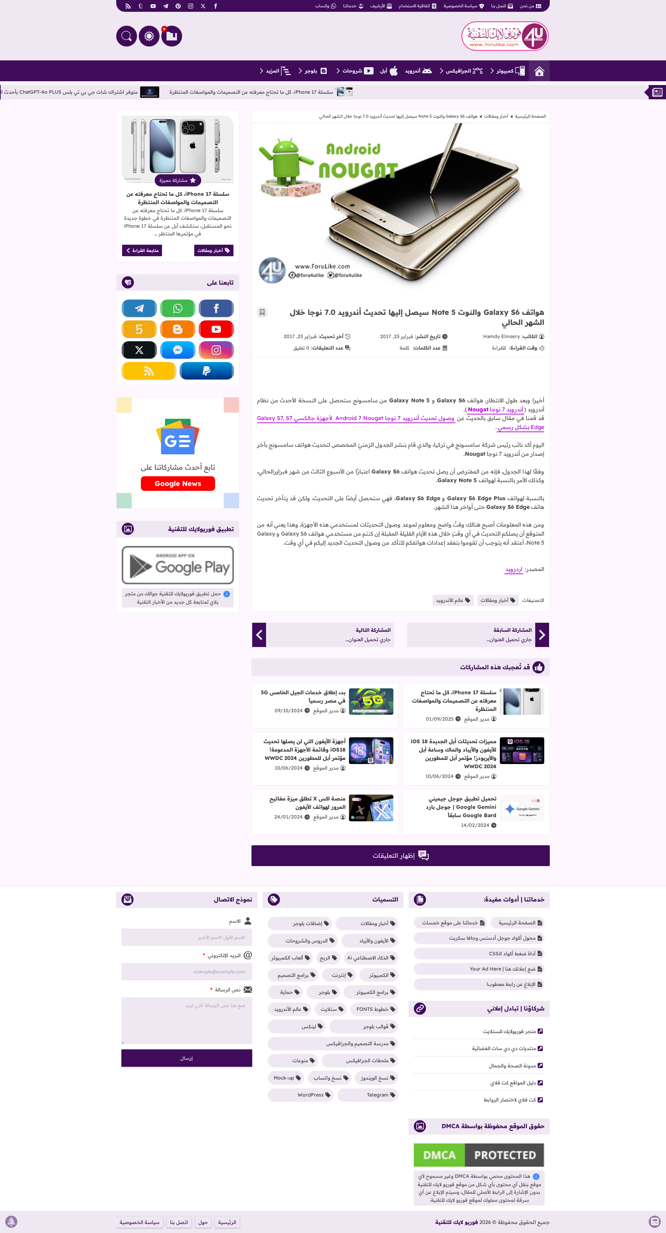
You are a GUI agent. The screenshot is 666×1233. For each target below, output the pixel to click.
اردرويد (513, 568)
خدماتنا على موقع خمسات (450, 923)
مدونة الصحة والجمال (512, 1066)
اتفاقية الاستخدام (414, 5)
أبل (383, 71)
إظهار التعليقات (394, 855)
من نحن (527, 5)
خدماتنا (350, 5)
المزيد (272, 71)
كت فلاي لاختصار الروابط (510, 1100)
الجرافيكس (458, 71)
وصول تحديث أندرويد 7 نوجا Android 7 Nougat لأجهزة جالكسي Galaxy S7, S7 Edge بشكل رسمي (400, 422)
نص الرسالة (225, 990)
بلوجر (311, 71)
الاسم (235, 921)
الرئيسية (227, 1222)
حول (203, 1222)
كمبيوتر (505, 71)
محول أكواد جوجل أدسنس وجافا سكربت (492, 938)
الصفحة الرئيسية (530, 116)
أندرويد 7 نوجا (495, 409)
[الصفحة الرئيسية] (539, 70)
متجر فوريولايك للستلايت (509, 1031)
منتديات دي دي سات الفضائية (504, 1048)
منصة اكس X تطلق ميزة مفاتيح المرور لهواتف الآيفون (307, 802)
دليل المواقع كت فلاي (513, 1083)
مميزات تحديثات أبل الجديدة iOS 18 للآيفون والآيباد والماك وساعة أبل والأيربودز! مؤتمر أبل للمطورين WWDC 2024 (453, 754)
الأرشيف (377, 5)
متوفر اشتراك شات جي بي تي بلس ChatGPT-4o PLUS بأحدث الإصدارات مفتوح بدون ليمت (105, 92)
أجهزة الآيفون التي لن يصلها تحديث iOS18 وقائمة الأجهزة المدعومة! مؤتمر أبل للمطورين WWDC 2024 (304, 749)
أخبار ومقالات (496, 116)
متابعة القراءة (146, 250)
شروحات (352, 71)
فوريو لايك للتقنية (456, 1222)
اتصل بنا (498, 5)
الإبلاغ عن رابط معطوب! (511, 984)
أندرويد (412, 71)
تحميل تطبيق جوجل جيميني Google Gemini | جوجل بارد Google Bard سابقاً (461, 807)
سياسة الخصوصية (460, 5)
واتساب (322, 5)
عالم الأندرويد (449, 600)
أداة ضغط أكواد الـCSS (512, 953)
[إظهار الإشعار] (11, 1222)
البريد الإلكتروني (222, 955)
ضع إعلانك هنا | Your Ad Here (503, 969)
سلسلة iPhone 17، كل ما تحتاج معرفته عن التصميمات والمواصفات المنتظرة (315, 92)
